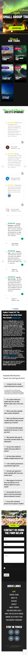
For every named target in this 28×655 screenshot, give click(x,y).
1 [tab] (12, 31)
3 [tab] (16, 31)
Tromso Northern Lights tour (10, 355)
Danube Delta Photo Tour (14, 617)
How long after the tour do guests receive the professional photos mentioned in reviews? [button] (12, 494)
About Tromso (14, 607)
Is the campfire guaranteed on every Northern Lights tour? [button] (13, 465)
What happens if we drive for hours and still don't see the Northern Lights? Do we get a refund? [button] (13, 484)
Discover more (14, 28)
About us (14, 598)
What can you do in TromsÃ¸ (14, 614)
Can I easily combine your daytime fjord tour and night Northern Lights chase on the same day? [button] (13, 403)
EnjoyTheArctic (16, 646)
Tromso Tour (16, 318)
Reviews (14, 601)
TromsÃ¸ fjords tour (13, 356)
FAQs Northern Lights (14, 610)
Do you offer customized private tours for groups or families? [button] (14, 502)
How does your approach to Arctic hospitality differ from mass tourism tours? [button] (13, 473)
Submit (6, 575)
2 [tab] (14, 31)
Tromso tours (14, 595)
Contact (14, 604)
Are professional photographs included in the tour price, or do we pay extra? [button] (13, 430)
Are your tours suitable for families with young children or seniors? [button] (12, 449)
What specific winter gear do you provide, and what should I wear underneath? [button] (14, 439)
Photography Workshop (14, 620)
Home (14, 591)
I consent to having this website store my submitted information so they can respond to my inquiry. (15, 570)
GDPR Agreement (7, 565)
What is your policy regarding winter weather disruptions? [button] (13, 412)
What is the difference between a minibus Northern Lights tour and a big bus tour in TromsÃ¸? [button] (14, 420)
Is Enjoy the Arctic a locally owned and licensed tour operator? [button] (13, 385)
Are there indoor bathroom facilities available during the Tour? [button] (13, 457)
